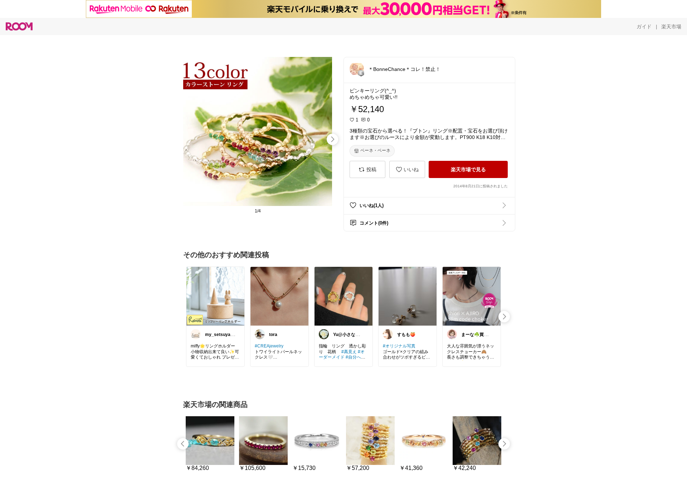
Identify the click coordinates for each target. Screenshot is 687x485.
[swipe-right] (332, 139)
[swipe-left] (183, 444)
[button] (357, 69)
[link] (215, 296)
